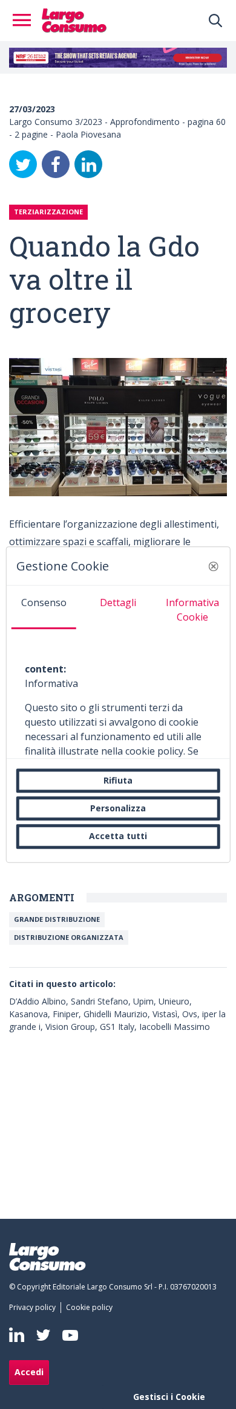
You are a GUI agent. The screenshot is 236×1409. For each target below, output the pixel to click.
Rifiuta (118, 780)
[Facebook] (56, 164)
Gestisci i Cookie (169, 1396)
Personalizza (118, 808)
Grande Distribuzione (57, 919)
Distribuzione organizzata (68, 937)
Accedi (29, 1372)
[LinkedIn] (88, 164)
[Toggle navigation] (25, 20)
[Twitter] (23, 164)
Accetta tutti (118, 836)
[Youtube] (70, 1335)
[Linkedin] (16, 1335)
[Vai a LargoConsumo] (74, 19)
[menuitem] (35, 1307)
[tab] (44, 607)
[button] (213, 566)
